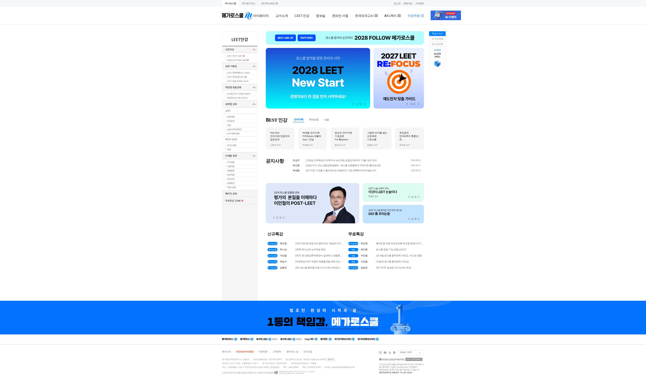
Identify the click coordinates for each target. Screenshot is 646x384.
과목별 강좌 (231, 104)
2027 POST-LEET (236, 56)
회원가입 (407, 3)
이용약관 (263, 351)
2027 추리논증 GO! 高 (238, 77)
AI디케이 (390, 15)
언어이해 (231, 117)
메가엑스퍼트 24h (269, 3)
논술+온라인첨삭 (234, 129)
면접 (229, 149)
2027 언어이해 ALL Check (239, 72)
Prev (353, 104)
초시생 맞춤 (437, 39)
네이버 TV (394, 353)
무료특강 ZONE (234, 200)
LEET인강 (239, 39)
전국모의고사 (364, 15)
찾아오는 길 (292, 351)
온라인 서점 (340, 15)
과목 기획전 (231, 66)
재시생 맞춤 (437, 44)
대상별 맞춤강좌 (233, 87)
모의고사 (231, 179)
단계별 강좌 (231, 155)
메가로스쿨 (230, 3)
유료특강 (231, 183)
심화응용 (231, 170)
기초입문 (231, 162)
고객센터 (419, 3)
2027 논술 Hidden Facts (238, 81)
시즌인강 (229, 49)
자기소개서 (231, 145)
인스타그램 (380, 353)
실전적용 (231, 175)
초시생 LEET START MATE (238, 94)
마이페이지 (261, 15)
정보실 (320, 15)
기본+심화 (231, 187)
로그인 (397, 3)
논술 (229, 125)
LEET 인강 (302, 15)
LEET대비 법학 (233, 133)
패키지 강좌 (231, 193)
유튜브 (385, 353)
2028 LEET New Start (238, 60)
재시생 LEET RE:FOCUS (237, 98)
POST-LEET (231, 139)
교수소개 (282, 15)
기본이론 (231, 166)
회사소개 (226, 351)
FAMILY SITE (406, 352)
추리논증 (231, 121)
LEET (228, 110)
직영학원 (414, 15)
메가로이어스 (248, 3)
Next (365, 104)
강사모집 (307, 351)
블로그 (390, 353)
